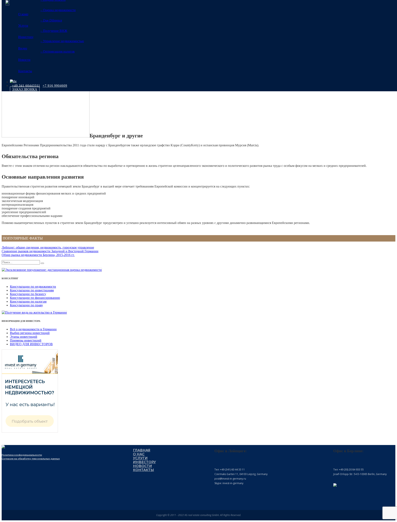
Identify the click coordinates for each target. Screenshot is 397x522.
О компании (27, 14)
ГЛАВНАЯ (141, 450)
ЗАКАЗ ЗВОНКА (24, 89)
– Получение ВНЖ (54, 30)
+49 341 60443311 (26, 85)
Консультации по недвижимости (33, 286)
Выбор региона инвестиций (30, 333)
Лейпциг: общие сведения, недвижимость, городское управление (48, 247)
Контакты (25, 71)
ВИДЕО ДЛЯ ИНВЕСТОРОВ (31, 344)
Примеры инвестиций (25, 340)
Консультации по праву (26, 305)
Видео (22, 48)
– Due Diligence (51, 20)
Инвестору (25, 37)
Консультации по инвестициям (32, 290)
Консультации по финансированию (35, 297)
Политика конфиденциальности (22, 454)
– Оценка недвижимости (58, 10)
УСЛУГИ (140, 458)
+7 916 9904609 (55, 85)
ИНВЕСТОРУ (144, 462)
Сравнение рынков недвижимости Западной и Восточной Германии (50, 251)
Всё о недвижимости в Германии (33, 329)
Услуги (23, 25)
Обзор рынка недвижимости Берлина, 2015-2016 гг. (38, 255)
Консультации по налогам (28, 301)
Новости (24, 59)
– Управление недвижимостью (62, 41)
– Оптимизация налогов (58, 51)
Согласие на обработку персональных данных (31, 458)
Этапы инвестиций (23, 336)
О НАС (139, 454)
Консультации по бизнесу (28, 294)
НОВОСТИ (142, 466)
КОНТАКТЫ (143, 470)
